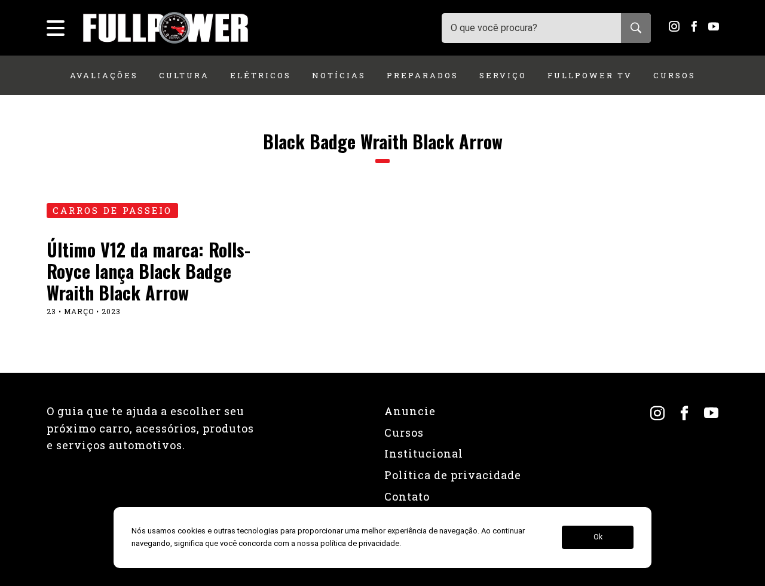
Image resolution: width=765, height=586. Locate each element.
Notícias (339, 75)
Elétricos (260, 75)
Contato (407, 496)
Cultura (184, 75)
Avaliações (104, 75)
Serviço (503, 75)
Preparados (422, 75)
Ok (597, 537)
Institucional (423, 453)
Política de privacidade (452, 475)
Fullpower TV (589, 75)
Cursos (674, 75)
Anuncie (410, 411)
